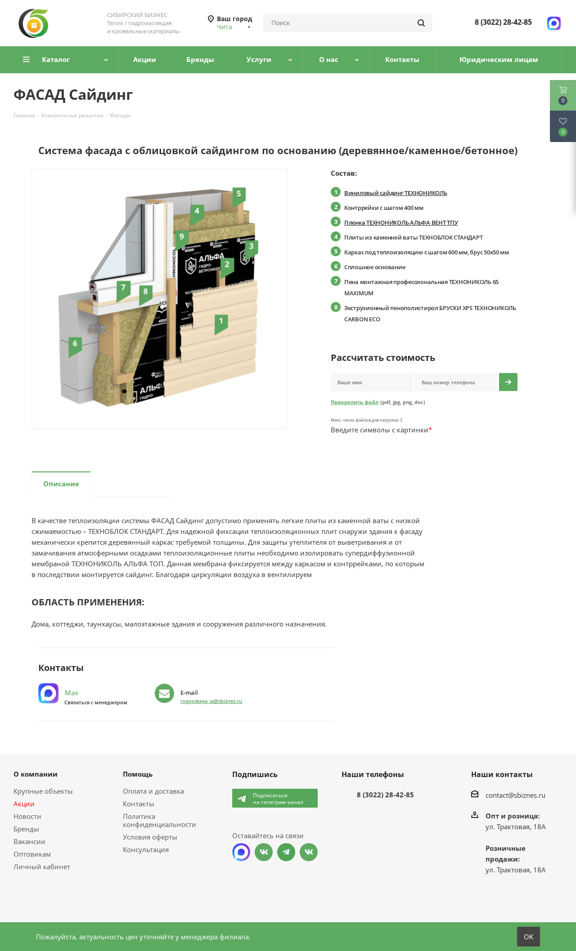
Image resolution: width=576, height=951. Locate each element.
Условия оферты (150, 836)
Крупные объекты (43, 791)
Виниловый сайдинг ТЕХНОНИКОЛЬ (395, 193)
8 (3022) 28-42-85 (503, 22)
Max (70, 692)
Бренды (26, 828)
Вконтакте (264, 852)
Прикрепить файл (354, 402)
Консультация (146, 849)
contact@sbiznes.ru (515, 795)
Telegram (286, 852)
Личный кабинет (42, 866)
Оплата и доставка (153, 791)
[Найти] (421, 23)
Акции (24, 803)
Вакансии (29, 841)
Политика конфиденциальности (159, 820)
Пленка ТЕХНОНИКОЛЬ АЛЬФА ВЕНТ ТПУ (401, 222)
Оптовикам (32, 853)
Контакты (138, 803)
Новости (27, 816)
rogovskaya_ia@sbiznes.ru (211, 701)
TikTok (309, 852)
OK (528, 936)
